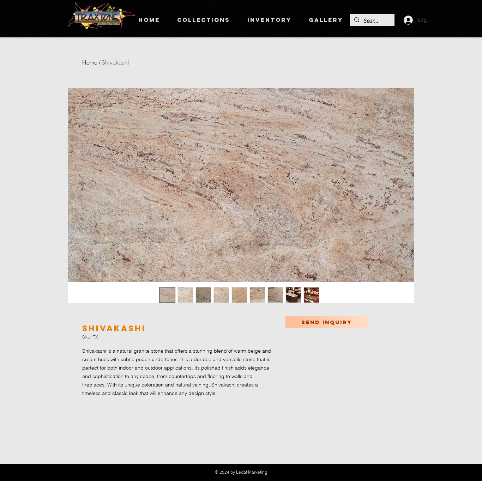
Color (311, 334)
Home (89, 62)
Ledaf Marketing (251, 472)
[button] (203, 20)
